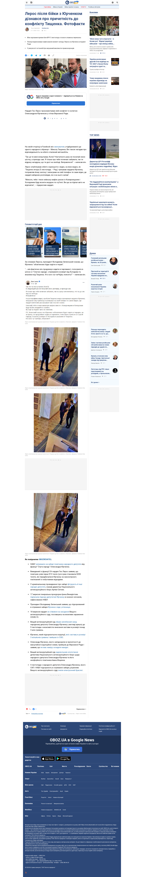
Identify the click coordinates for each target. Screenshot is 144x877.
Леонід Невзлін (95, 363)
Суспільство (45, 28)
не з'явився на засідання (58, 612)
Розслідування (79, 766)
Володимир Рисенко (96, 337)
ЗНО (70, 785)
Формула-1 (68, 779)
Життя (64, 766)
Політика (40, 766)
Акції (61, 791)
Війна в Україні (57, 7)
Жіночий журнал (68, 816)
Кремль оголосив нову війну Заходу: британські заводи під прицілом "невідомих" (100, 358)
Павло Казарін (95, 292)
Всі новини (115, 766)
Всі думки (94, 382)
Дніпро (61, 772)
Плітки (49, 816)
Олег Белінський (95, 265)
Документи (63, 729)
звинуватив (59, 147)
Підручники (48, 785)
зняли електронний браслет (70, 670)
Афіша (43, 816)
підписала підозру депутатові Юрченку (47, 597)
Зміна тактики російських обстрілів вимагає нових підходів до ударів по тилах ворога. (100, 345)
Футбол (43, 779)
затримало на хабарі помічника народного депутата (58, 564)
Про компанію (45, 726)
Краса (54, 816)
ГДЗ (42, 785)
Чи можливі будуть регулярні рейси (101, 210)
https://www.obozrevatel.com (89, 825)
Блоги (89, 766)
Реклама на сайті (46, 729)
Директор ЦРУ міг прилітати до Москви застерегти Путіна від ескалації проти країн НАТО (103, 171)
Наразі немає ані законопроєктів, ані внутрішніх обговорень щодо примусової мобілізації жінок (103, 191)
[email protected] (48, 862)
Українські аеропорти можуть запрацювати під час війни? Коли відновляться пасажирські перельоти (103, 204)
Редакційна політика (37, 713)
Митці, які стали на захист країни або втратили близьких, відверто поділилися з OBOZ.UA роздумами (103, 48)
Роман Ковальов (96, 376)
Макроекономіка (59, 803)
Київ (42, 772)
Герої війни (47, 7)
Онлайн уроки (58, 785)
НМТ (74, 785)
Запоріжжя (54, 772)
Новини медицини (46, 809)
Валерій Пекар (95, 278)
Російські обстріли (94, 7)
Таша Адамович (35, 28)
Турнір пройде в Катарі (97, 69)
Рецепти (43, 797)
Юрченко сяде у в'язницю (59, 607)
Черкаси (67, 772)
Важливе (94, 12)
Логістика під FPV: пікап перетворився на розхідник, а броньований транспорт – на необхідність (100, 371)
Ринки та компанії (46, 803)
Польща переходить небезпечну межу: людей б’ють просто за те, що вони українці (100, 332)
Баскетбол (50, 779)
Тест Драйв (44, 791)
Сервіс (66, 791)
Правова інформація (86, 726)
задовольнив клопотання (67, 652)
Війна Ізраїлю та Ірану (72, 7)
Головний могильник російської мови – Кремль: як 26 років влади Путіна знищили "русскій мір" (99, 260)
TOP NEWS (94, 135)
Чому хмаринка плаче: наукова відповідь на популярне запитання (99, 80)
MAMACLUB (57, 809)
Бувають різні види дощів (98, 86)
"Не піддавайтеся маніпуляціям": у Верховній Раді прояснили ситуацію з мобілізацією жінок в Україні (104, 184)
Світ (51, 766)
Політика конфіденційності (107, 726)
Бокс (62, 779)
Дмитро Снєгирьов (96, 350)
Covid (64, 809)
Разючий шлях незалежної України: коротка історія (98, 287)
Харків (47, 772)
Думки (93, 253)
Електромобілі (54, 791)
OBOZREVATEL (45, 559)
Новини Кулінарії (58, 797)
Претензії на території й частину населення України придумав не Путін (100, 273)
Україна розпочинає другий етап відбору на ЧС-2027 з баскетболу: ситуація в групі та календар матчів (99, 63)
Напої (49, 797)
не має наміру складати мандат (54, 647)
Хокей (57, 779)
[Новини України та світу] (62, 714)
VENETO (83, 7)
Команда (63, 726)
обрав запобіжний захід (66, 622)
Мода (59, 816)
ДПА (65, 785)
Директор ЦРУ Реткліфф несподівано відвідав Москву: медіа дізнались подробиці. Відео (103, 164)
